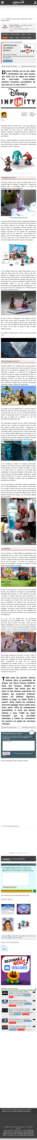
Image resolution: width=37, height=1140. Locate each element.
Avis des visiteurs (26, 37)
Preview (5, 37)
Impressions (8, 61)
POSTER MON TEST (9, 887)
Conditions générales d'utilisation (20, 1111)
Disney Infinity (14, 25)
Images (11, 37)
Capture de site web (17, 936)
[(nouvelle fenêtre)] (18, 173)
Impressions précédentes (10, 66)
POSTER (6, 753)
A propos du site (6, 1109)
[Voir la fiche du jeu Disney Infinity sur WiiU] (5, 28)
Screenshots (15, 937)
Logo (34, 936)
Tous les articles (15, 34)
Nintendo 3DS (22, 1133)
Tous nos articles (29, 1135)
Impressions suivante (28, 727)
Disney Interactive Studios (21, 29)
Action (11, 30)
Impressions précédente (9, 727)
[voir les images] (8, 909)
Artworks (4, 936)
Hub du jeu (6, 34)
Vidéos (17, 37)
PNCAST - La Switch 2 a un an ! (18, 853)
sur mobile (20, 1135)
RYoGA (3, 120)
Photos (6, 937)
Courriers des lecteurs (18, 1109)
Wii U (4, 949)
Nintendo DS (30, 1133)
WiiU (30, 25)
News (23, 34)
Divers (28, 936)
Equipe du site (6, 1111)
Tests (28, 34)
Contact (28, 1109)
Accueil (3, 19)
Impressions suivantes (28, 66)
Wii (4, 1135)
